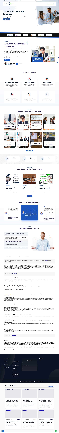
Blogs (32, 3)
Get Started (6, 19)
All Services (29, 150)
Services (29, 3)
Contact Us (36, 3)
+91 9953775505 (18, 0)
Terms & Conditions (7, 365)
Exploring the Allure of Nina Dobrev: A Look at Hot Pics (28, 401)
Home (22, 3)
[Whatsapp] (56, 431)
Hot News (18, 419)
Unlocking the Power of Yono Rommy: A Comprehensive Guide (28, 422)
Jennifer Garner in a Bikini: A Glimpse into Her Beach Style (12, 401)
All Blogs (29, 196)
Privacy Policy (7, 367)
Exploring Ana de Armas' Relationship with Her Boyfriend (45, 421)
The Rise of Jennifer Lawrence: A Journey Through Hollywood (45, 401)
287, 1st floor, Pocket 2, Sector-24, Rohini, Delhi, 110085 (30, 363)
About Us (25, 3)
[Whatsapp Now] (54, 0)
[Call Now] (2, 431)
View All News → (51, 386)
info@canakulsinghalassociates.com (10, 0)
